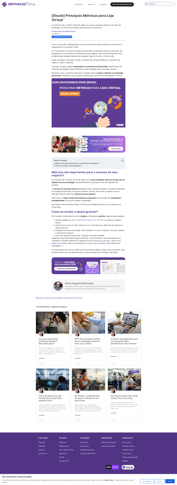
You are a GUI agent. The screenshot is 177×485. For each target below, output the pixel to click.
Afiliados (125, 461)
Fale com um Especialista (122, 4)
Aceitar (170, 481)
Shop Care (62, 442)
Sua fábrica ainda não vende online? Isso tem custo (124, 397)
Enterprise (41, 450)
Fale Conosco (126, 453)
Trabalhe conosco (128, 450)
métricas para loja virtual (73, 298)
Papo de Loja (84, 446)
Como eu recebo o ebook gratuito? (68, 166)
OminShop (41, 446)
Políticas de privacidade (130, 457)
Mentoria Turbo (64, 446)
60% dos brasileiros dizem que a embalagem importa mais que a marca (87, 341)
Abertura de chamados (108, 442)
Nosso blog (84, 442)
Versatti (61, 457)
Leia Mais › (42, 358)
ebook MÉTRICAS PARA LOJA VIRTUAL (88, 220)
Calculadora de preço (87, 450)
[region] (88, 479)
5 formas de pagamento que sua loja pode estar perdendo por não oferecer (124, 341)
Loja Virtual (78, 4)
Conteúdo (103, 4)
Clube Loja (41, 442)
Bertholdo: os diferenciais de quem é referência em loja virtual (87, 398)
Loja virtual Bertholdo (108, 446)
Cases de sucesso (128, 446)
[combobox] (159, 4)
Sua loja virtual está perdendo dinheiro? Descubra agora (48, 341)
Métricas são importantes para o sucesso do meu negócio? (77, 163)
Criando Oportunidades (96, 243)
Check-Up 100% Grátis (87, 453)
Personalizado (147, 481)
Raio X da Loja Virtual (66, 450)
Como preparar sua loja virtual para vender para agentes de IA (50, 398)
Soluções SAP (64, 461)
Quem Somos (126, 442)
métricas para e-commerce (54, 298)
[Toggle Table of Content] (121, 160)
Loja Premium (42, 453)
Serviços (91, 4)
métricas (41, 298)
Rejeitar (159, 481)
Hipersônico (63, 453)
